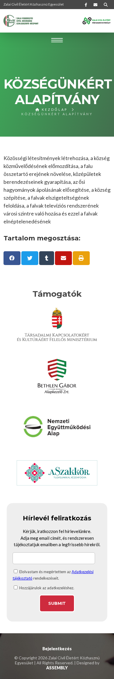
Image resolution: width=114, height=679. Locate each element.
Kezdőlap (54, 109)
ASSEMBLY (57, 667)
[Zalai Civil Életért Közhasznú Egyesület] (21, 21)
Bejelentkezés (57, 648)
